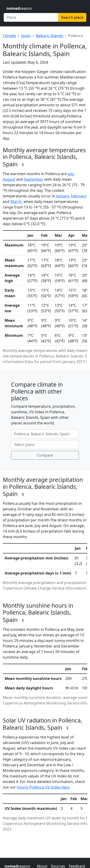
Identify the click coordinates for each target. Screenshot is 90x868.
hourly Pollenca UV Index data (43, 787)
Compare (45, 455)
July (70, 173)
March (16, 201)
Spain (26, 35)
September (33, 179)
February (79, 196)
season (19, 8)
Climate (9, 35)
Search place (72, 17)
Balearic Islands (49, 35)
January (62, 196)
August (9, 179)
